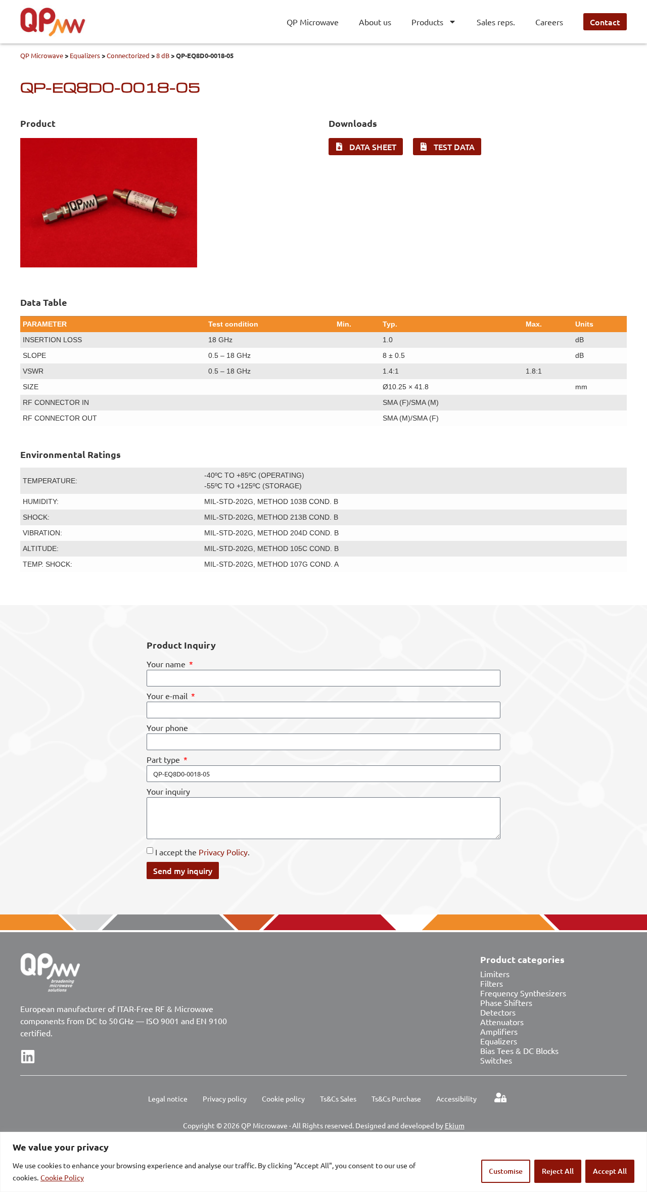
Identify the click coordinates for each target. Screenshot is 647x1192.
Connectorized (128, 55)
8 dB (162, 55)
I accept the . (202, 852)
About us (375, 22)
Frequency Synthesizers (523, 993)
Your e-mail (168, 696)
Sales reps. (496, 22)
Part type (164, 759)
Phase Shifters (506, 1002)
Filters (491, 983)
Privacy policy (225, 1098)
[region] (323, 1162)
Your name (167, 664)
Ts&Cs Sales (338, 1098)
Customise (506, 1171)
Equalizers (85, 55)
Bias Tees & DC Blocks (519, 1050)
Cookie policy (283, 1098)
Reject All (558, 1171)
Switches (496, 1060)
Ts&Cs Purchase (396, 1098)
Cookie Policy (62, 1177)
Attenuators (502, 1022)
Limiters (495, 974)
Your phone (167, 727)
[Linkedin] (27, 1056)
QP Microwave (313, 22)
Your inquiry (168, 791)
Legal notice (168, 1098)
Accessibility (456, 1098)
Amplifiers (499, 1031)
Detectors (498, 1012)
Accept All (610, 1171)
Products (427, 22)
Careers (549, 22)
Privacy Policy (223, 852)
